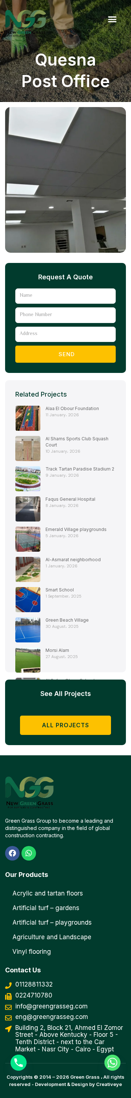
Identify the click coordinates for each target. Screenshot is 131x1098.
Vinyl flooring (31, 951)
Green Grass (85, 1077)
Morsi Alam (57, 650)
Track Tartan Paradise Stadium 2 (79, 469)
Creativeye (109, 1084)
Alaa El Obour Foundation (72, 408)
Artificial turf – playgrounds (52, 922)
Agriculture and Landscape (51, 937)
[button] (112, 19)
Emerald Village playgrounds (76, 529)
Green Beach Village (67, 620)
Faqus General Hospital (70, 499)
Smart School (59, 590)
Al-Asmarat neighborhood (73, 559)
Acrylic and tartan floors (47, 893)
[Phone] (19, 1063)
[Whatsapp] (112, 1063)
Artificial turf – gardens (45, 908)
